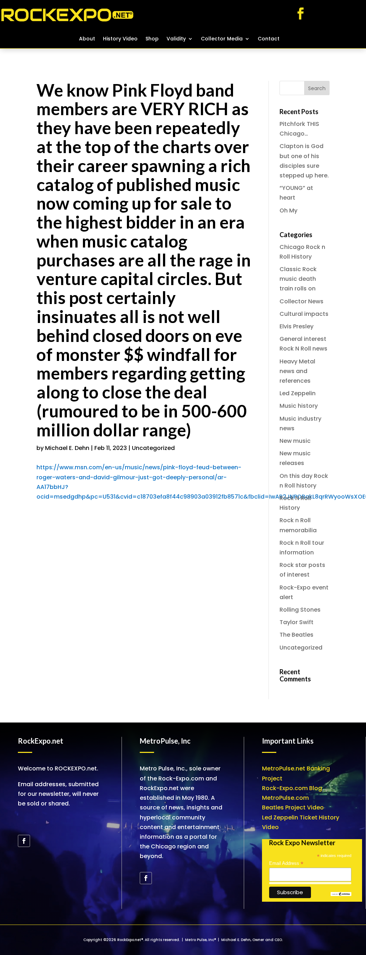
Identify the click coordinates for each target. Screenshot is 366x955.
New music (295, 441)
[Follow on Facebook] (300, 13)
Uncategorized (153, 448)
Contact (269, 39)
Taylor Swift (296, 622)
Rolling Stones (300, 610)
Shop (152, 39)
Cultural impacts (304, 314)
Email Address (286, 863)
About (87, 39)
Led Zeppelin (298, 393)
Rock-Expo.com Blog (292, 788)
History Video (120, 39)
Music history (299, 406)
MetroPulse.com (285, 798)
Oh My (288, 210)
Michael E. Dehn (67, 448)
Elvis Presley (296, 326)
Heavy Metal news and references (297, 371)
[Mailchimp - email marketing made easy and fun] (341, 894)
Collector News (301, 301)
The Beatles (296, 635)
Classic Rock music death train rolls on (298, 279)
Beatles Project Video (293, 807)
